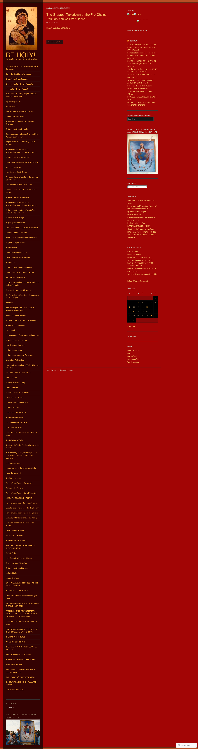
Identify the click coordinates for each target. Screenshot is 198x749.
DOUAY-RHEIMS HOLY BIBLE (16, 422)
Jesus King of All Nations (15, 360)
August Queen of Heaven (15, 223)
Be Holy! (20, 54)
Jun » (134, 326)
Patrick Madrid (132, 271)
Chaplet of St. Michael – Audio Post (19, 185)
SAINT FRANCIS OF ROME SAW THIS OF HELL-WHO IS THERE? (20, 670)
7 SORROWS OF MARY (14, 535)
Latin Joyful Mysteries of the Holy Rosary (21, 518)
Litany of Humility (12, 407)
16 (129, 311)
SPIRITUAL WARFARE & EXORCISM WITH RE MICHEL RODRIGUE (22, 584)
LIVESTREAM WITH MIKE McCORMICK (141, 232)
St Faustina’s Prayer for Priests (17, 392)
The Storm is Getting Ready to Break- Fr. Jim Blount (22, 446)
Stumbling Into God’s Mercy (16, 233)
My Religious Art (12, 106)
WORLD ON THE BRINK (14, 664)
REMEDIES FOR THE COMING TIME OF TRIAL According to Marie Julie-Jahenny (141, 63)
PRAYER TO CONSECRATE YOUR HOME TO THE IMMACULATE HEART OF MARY (22, 630)
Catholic (58, 42)
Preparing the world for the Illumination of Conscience (22, 67)
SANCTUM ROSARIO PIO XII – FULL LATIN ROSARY (21, 683)
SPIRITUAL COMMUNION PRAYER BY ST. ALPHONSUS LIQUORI (21, 547)
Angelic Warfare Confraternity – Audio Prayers (20, 143)
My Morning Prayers (13, 101)
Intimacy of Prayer (134, 214)
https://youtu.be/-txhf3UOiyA (58, 28)
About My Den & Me (13, 167)
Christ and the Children (14, 397)
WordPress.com (133, 362)
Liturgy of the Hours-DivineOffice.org (141, 268)
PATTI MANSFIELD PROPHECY (138, 226)
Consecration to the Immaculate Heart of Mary (21, 434)
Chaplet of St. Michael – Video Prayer (20, 272)
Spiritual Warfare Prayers (15, 277)
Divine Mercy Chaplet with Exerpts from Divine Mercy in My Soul (21, 211)
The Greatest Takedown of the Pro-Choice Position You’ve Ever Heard (76, 16)
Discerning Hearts (134, 254)
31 (134, 320)
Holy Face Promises (13, 463)
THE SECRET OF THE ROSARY (17, 591)
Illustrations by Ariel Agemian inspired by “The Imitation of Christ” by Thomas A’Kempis (21, 455)
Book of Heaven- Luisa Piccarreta (18, 290)
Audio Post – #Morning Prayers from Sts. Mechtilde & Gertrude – (21, 95)
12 (142, 307)
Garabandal (10, 330)
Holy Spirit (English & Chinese (16, 172)
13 (147, 307)
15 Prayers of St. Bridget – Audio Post (20, 111)
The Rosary (10, 262)
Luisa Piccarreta (12, 388)
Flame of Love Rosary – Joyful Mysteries (21, 493)
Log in (129, 353)
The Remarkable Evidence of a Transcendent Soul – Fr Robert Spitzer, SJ (21, 151)
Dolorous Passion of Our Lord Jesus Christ (22, 228)
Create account (133, 350)
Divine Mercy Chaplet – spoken (17, 129)
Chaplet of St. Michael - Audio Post (140, 229)
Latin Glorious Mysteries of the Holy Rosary (22, 508)
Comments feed (133, 359)
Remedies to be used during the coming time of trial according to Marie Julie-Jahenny (142, 55)
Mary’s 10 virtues (12, 578)
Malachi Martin (11, 573)
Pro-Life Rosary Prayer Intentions (18, 373)
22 (155, 311)
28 (151, 316)
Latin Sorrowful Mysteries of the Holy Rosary (20, 524)
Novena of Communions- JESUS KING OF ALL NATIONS (22, 366)
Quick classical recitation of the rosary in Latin (21, 597)
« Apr (129, 326)
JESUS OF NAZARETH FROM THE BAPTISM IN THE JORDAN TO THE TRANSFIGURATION (140, 262)
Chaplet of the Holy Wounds (16, 252)
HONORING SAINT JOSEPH (16, 690)
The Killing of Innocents (15, 417)
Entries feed (132, 356)
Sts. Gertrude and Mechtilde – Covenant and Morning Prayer (22, 296)
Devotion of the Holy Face (16, 412)
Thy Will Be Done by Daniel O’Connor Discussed (20, 123)
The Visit (9, 303)
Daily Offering (11, 553)
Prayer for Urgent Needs (15, 242)
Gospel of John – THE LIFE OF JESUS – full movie (21, 191)
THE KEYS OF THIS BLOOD (15, 637)
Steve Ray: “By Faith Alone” (16, 315)
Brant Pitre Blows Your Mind (16, 563)
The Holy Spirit (11, 247)
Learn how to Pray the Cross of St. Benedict (22, 162)
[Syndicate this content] (128, 41)
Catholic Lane (132, 251)
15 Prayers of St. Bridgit (15, 218)
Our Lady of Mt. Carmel (15, 530)
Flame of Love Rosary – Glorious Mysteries (22, 513)
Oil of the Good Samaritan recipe (18, 74)
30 (129, 320)
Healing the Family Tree (136, 223)
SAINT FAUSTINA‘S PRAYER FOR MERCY (20, 677)
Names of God (11, 378)
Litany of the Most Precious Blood (19, 267)
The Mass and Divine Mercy (16, 540)
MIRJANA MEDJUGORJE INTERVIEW (19, 498)
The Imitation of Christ (14, 440)
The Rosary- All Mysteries (15, 325)
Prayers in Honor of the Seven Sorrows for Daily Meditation (22, 178)
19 (142, 311)
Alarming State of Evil (14, 427)
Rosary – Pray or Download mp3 (18, 157)
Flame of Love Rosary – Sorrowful (19, 483)
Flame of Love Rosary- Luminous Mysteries (22, 503)
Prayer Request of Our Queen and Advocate (22, 335)
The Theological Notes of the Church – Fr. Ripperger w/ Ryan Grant (21, 309)
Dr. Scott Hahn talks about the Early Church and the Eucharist (22, 283)
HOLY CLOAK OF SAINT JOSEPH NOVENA (21, 659)
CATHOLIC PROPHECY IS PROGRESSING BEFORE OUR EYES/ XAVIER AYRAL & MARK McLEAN (141, 47)
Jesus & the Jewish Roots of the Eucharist (21, 237)
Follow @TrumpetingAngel (137, 281)
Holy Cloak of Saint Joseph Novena (19, 558)
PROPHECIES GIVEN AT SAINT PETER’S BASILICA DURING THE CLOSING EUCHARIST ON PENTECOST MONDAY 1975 (22, 613)
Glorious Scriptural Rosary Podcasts (19, 84)
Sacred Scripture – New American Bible (142, 274)
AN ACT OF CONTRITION (15, 642)
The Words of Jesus (13, 478)
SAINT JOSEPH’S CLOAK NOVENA (18, 654)
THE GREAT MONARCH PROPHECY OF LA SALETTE (21, 648)
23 (129, 316)
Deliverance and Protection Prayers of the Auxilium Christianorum (22, 135)
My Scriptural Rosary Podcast (17, 89)
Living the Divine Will (13, 473)
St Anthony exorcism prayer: (16, 340)
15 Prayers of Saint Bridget (16, 383)
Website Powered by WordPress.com (60, 370)
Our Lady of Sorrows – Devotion (18, 257)
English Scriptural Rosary (15, 345)
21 (151, 311)
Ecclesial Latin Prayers (14, 488)
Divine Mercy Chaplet (14, 350)
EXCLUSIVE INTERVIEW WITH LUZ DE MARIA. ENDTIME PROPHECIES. (22, 604)
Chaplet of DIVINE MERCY (15, 116)
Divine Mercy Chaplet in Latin (17, 79)
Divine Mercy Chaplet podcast (138, 257)
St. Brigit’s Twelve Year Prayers (17, 197)
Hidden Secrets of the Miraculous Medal (21, 468)
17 (134, 311)
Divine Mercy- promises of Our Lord (19, 355)
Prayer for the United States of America (21, 320)
